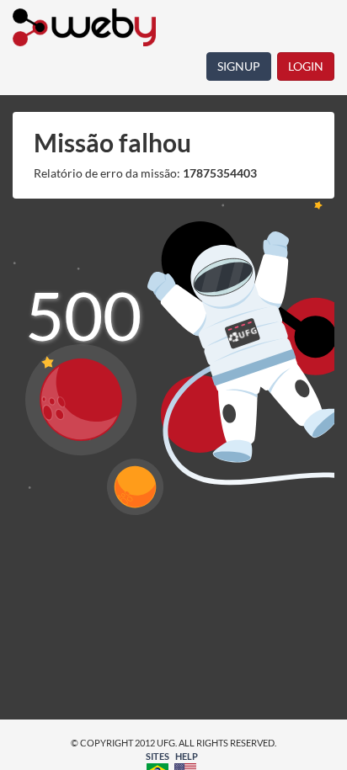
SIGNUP (238, 66)
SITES (157, 756)
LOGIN (305, 66)
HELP (186, 756)
